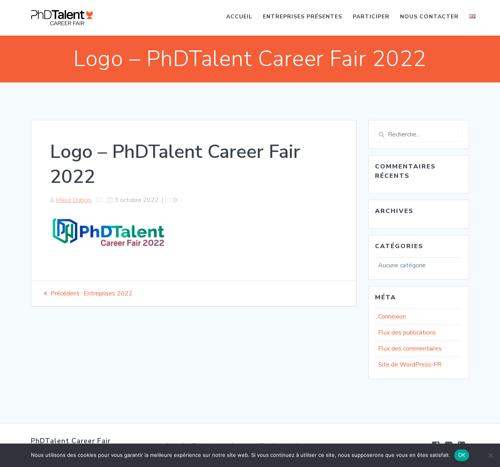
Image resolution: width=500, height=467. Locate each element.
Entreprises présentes (302, 16)
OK (462, 455)
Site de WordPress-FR (409, 364)
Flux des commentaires (410, 348)
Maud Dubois (74, 200)
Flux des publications (407, 332)
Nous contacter (429, 16)
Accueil (239, 16)
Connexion (392, 316)
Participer (371, 16)
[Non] (490, 455)
